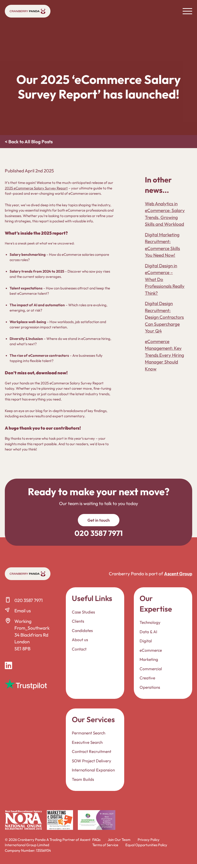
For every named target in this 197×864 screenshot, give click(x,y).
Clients (78, 621)
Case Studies (83, 611)
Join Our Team (119, 839)
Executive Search (87, 742)
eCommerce (151, 650)
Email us (22, 611)
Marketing (149, 659)
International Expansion (93, 769)
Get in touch (98, 520)
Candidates (82, 630)
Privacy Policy (149, 839)
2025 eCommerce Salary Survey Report (36, 188)
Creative (147, 677)
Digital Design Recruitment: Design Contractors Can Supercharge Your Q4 (164, 317)
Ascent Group (178, 573)
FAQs (96, 839)
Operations (150, 687)
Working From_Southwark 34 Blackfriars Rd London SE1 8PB (31, 634)
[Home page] (27, 11)
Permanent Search (88, 732)
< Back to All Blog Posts (29, 141)
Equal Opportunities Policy (146, 845)
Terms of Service (105, 845)
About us (80, 639)
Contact (79, 648)
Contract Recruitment (91, 751)
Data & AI (148, 631)
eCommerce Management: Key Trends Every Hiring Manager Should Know (164, 355)
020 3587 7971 (28, 600)
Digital (146, 640)
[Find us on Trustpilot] (26, 684)
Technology (150, 622)
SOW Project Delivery (91, 760)
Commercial (151, 668)
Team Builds (83, 779)
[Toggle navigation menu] (187, 11)
